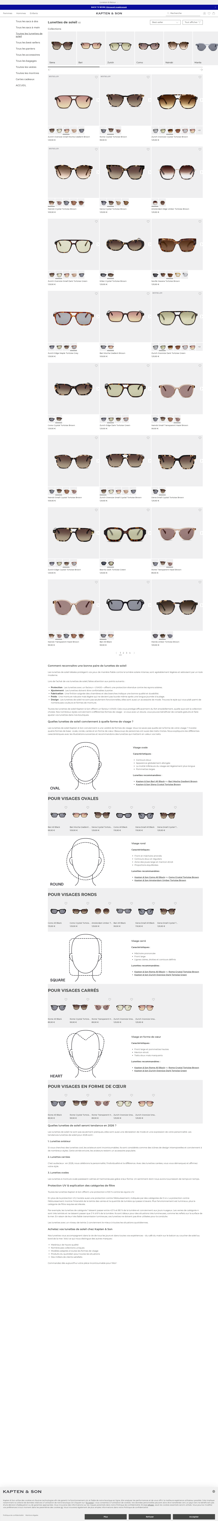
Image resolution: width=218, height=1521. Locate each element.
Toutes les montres (27, 73)
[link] (73, 107)
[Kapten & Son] (109, 13)
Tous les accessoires (28, 54)
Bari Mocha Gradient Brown (182, 781)
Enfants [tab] (34, 13)
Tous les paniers (25, 48)
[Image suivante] (98, 100)
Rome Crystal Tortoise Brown (184, 972)
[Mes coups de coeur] (209, 13)
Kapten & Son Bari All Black (150, 781)
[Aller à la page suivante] (134, 653)
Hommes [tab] (21, 13)
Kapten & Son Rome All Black (149, 972)
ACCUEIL (21, 85)
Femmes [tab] (7, 13)
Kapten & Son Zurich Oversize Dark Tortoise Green (160, 975)
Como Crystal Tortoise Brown (184, 877)
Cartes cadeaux (25, 79)
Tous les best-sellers (28, 42)
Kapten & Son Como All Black (150, 877)
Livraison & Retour (108, 2)
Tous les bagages (26, 61)
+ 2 (199, 130)
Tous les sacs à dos (27, 21)
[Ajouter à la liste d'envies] (96, 77)
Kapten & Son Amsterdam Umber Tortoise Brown (160, 880)
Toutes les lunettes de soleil (29, 35)
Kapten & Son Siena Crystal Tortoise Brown (158, 784)
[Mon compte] (204, 13)
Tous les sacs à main (28, 27)
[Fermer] (215, 7)
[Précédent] (49, 69)
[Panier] (213, 13)
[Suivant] (201, 69)
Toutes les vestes (26, 67)
